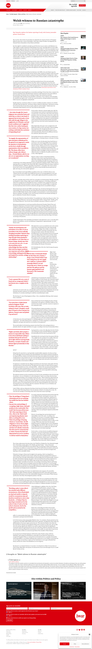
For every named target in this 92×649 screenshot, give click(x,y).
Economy (24, 633)
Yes (11, 612)
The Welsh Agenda (13, 14)
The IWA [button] (8, 10)
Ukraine (21, 25)
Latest (20, 10)
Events (25, 10)
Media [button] (29, 10)
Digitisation (66, 86)
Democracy (66, 43)
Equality (65, 53)
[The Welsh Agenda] (73, 5)
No (8, 612)
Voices (84, 10)
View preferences (85, 643)
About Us (40, 631)
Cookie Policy (72, 646)
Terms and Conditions (31, 642)
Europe (14, 25)
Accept (64, 643)
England (65, 74)
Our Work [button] (14, 10)
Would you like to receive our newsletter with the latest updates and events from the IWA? (26, 614)
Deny (75, 643)
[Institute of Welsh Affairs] (8, 5)
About (52, 10)
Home (7, 14)
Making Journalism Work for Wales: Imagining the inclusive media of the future (69, 82)
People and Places (71, 10)
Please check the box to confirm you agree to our (21, 618)
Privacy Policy (33, 618)
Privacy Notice (77, 646)
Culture (79, 10)
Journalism (69, 53)
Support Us (82, 5)
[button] (89, 634)
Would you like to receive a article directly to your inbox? (22, 611)
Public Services (25, 632)
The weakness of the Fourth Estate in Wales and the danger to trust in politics (69, 39)
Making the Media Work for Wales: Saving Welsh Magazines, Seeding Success (69, 60)
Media (18, 25)
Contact (39, 632)
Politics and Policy (60, 10)
